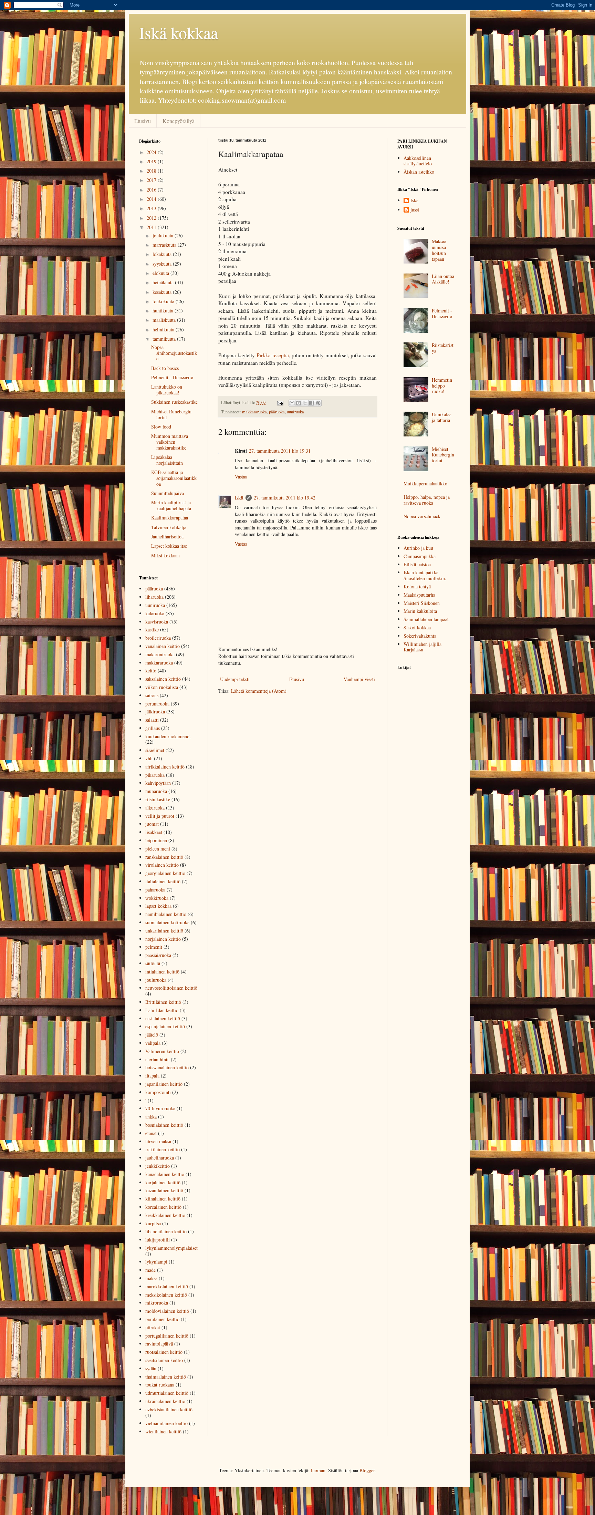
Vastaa (241, 476)
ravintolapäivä (159, 1343)
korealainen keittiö (163, 1207)
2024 (152, 152)
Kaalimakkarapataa (169, 517)
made (150, 1270)
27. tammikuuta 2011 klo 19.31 (280, 450)
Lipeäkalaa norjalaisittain (167, 460)
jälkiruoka (155, 711)
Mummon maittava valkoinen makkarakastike (169, 442)
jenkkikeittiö (157, 1166)
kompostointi (158, 1092)
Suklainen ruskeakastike (174, 402)
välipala (152, 1043)
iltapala (152, 1075)
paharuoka (155, 889)
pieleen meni (157, 848)
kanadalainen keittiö (164, 1174)
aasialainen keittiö (162, 1018)
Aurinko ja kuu (418, 548)
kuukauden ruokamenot (168, 736)
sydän (150, 1368)
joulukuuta (164, 235)
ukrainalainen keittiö (165, 1401)
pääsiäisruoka (158, 955)
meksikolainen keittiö (166, 1294)
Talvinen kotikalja (168, 527)
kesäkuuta (163, 292)
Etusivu (142, 120)
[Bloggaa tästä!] (298, 403)
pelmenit (153, 947)
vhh (149, 758)
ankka (151, 1116)
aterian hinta (157, 1059)
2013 (152, 208)
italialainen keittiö (162, 881)
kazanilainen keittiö (164, 1190)
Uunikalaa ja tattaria (441, 417)
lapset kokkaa (158, 906)
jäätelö (151, 1034)
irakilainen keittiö (162, 1149)
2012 (152, 218)
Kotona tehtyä (417, 586)
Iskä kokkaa (178, 32)
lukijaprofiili (157, 1239)
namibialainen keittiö (165, 914)
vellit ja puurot (159, 816)
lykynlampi (156, 1261)
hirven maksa (158, 1141)
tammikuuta (165, 339)
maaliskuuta (165, 320)
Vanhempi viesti (359, 679)
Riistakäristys (442, 348)
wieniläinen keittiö (163, 1431)
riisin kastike (157, 799)
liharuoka (154, 597)
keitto (150, 670)
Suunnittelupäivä (167, 493)
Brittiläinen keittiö (163, 1002)
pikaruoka (155, 775)
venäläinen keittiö (162, 646)
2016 (152, 189)
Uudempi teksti (235, 679)
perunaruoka (157, 703)
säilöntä (152, 963)
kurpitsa (153, 1223)
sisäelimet (154, 750)
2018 (152, 170)
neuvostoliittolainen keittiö (171, 988)
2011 (152, 227)
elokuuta (161, 273)
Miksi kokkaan (165, 555)
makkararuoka (254, 412)
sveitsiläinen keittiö (164, 1360)
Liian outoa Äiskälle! (443, 279)
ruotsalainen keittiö (163, 1352)
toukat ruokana (159, 1384)
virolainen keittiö (162, 865)
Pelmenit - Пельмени (172, 377)
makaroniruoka (160, 654)
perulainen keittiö (162, 1319)
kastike (152, 629)
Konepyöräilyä (179, 120)
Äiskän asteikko (419, 171)
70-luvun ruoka (160, 1108)
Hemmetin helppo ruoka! (442, 386)
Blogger (367, 1470)
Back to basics (165, 368)
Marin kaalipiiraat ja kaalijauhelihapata (171, 505)
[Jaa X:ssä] (305, 403)
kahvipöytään (158, 783)
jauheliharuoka (159, 1157)
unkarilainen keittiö (164, 930)
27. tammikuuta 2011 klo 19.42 (284, 497)
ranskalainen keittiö (164, 857)
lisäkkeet (153, 832)
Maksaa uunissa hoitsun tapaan (439, 250)
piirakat (152, 1327)
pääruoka (277, 412)
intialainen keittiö (162, 971)
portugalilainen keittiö (166, 1335)
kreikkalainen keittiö (165, 1215)
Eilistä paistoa (417, 564)
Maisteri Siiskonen (422, 603)
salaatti (152, 720)
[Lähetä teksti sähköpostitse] (279, 402)
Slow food (161, 426)
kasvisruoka (156, 621)
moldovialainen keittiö (167, 1311)
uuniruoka (295, 412)
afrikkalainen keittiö (165, 766)
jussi (414, 210)
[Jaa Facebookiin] (311, 403)
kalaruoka (154, 613)
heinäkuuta (164, 282)
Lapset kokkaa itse (169, 546)
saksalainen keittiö (163, 679)
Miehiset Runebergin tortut (171, 414)
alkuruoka (155, 807)
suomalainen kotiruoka (167, 922)
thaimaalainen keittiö (165, 1376)
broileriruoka (158, 638)
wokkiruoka (156, 898)
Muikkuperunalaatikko (425, 483)
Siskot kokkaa (417, 627)
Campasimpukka (420, 556)
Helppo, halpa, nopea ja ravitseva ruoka (427, 500)
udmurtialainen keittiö (166, 1393)
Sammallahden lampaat (426, 619)
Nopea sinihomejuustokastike (174, 353)
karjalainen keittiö (162, 1182)
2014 (152, 199)
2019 (152, 161)
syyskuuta (163, 263)
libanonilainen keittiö (166, 1231)
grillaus (152, 728)
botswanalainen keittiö (167, 1067)
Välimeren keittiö (162, 1051)
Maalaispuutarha (419, 594)
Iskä (239, 497)
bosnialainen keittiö (164, 1125)
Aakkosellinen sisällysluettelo (418, 161)
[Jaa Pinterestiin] (318, 403)
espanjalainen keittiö (165, 1026)
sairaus (151, 695)
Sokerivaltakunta (420, 635)
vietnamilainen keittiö (166, 1423)
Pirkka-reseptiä (273, 355)
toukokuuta (164, 301)
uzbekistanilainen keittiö (168, 1409)
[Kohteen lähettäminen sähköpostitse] (292, 403)
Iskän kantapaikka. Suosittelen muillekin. (425, 575)
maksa (151, 1278)
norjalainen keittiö (163, 939)
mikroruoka (156, 1302)
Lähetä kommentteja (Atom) (258, 691)
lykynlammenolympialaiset (171, 1248)
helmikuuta (164, 329)
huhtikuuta (164, 310)
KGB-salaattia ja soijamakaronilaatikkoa (174, 478)
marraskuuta (165, 244)
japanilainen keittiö (163, 1084)
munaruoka (156, 791)
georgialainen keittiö (165, 873)
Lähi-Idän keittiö (161, 1010)
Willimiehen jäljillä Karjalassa (422, 647)
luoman (318, 1470)
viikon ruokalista (161, 687)
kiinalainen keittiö (162, 1198)
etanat (151, 1133)
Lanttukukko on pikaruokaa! (166, 389)
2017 (152, 180)
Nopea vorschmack (422, 516)
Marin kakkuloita (420, 611)
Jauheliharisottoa (167, 536)
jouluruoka (155, 980)
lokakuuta (163, 254)
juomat (152, 824)
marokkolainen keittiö (166, 1286)
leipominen (156, 840)
